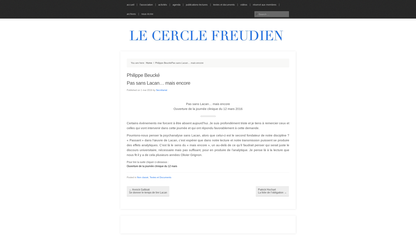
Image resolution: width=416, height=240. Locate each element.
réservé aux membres (264, 4)
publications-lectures (197, 4)
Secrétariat (161, 90)
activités (162, 4)
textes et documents (224, 4)
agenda (176, 4)
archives (131, 14)
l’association (146, 4)
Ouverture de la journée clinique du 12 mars (152, 166)
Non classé (142, 177)
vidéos (243, 4)
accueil (130, 4)
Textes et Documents (160, 177)
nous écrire (147, 14)
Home (149, 63)
